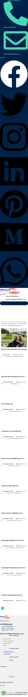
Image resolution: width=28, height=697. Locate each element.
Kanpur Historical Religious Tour (12, 513)
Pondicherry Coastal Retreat (11, 431)
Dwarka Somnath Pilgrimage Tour (12, 458)
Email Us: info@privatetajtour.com (12, 634)
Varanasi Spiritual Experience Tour (13, 376)
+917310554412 (6, 624)
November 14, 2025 (8, 382)
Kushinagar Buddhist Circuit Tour (12, 540)
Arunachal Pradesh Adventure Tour (13, 568)
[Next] (17, 608)
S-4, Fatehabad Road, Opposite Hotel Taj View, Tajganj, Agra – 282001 (7, 628)
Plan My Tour (14, 303)
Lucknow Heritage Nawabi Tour (12, 595)
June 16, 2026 (6, 354)
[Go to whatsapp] (3, 692)
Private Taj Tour (19, 354)
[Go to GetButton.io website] (3, 695)
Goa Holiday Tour (7, 404)
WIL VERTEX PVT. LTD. (20, 694)
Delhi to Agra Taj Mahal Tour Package (14, 349)
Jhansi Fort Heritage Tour (10, 486)
